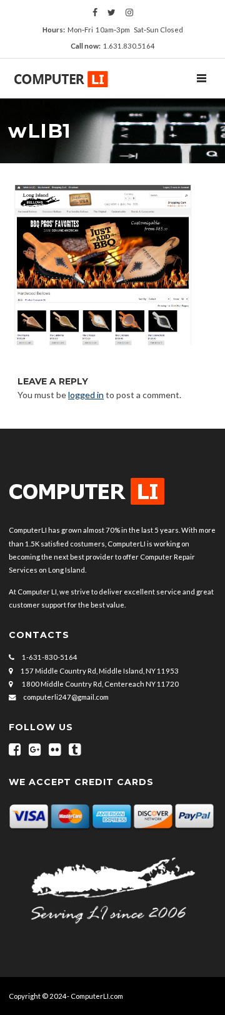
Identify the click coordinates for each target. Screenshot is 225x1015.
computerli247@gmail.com (66, 697)
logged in (86, 394)
